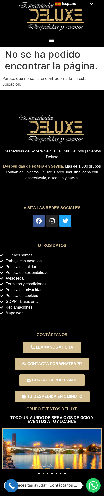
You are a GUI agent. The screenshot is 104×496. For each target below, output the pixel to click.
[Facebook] (39, 221)
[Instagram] (52, 221)
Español (69, 3)
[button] (51, 40)
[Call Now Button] (11, 485)
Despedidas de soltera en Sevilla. (33, 166)
